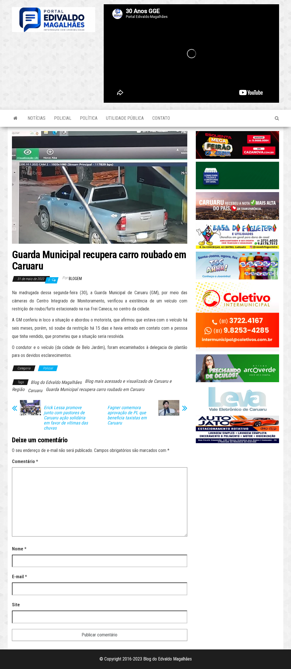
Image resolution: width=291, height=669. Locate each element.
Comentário (25, 461)
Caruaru (35, 390)
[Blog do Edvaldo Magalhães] (15, 118)
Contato (161, 118)
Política (88, 118)
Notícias (36, 118)
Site (16, 604)
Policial (62, 118)
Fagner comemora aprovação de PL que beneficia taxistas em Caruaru (127, 415)
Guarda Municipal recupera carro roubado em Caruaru (95, 389)
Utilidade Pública (125, 118)
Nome (19, 549)
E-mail (19, 576)
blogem (75, 278)
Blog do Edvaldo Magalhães (56, 382)
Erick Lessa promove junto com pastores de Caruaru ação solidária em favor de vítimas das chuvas (66, 418)
